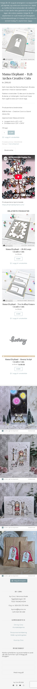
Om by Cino (18, 625)
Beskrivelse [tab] (8, 150)
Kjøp (11, 133)
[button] (31, 31)
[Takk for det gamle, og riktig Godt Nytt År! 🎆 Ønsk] (18, 409)
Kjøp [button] (18, 258)
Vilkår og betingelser (18, 635)
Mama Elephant (14, 144)
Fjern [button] (30, 21)
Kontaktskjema (18, 627)
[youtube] (20, 685)
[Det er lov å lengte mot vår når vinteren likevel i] (18, 457)
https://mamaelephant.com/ (13, 205)
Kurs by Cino (18, 640)
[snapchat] (23, 685)
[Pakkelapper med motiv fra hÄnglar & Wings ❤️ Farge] (18, 554)
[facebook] (13, 685)
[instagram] (17, 685)
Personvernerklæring (18, 632)
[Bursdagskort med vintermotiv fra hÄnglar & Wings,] (18, 506)
